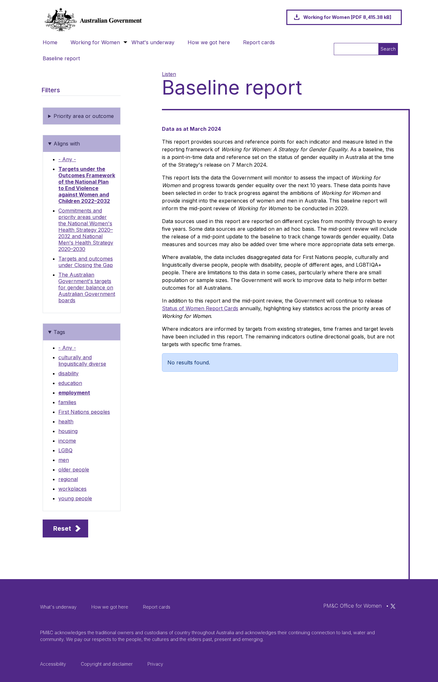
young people (75, 498)
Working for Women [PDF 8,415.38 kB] (347, 17)
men (63, 460)
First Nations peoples (84, 412)
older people (73, 469)
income (67, 440)
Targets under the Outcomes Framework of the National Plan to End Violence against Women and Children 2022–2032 (86, 185)
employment (74, 392)
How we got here (209, 42)
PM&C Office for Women (352, 606)
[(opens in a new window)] (393, 606)
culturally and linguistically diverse (82, 360)
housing (68, 431)
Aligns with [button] (67, 143)
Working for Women (95, 42)
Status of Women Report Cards (200, 308)
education (70, 383)
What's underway (152, 42)
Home (50, 42)
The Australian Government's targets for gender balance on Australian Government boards (86, 287)
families (67, 402)
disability (68, 373)
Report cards (259, 42)
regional (68, 479)
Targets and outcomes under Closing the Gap (85, 261)
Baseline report (61, 58)
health (65, 421)
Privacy (155, 664)
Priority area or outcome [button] (84, 116)
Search (388, 49)
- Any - (67, 159)
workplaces (72, 489)
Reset (62, 528)
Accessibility (53, 664)
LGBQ (65, 450)
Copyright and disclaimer (107, 664)
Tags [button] (59, 332)
